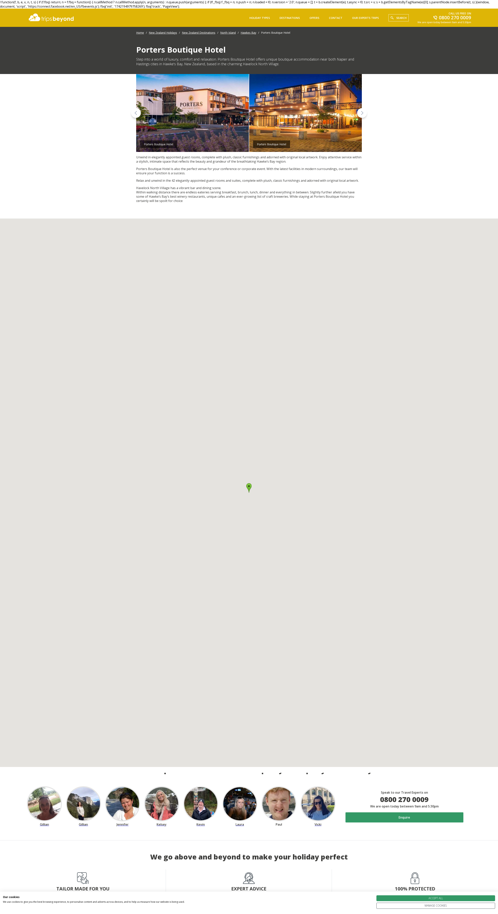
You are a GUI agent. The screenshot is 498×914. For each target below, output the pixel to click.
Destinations (290, 18)
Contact (335, 18)
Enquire (404, 817)
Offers (314, 18)
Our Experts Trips (365, 18)
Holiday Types (259, 18)
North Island (228, 32)
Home (140, 32)
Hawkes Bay (248, 32)
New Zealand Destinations (198, 32)
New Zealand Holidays (163, 32)
